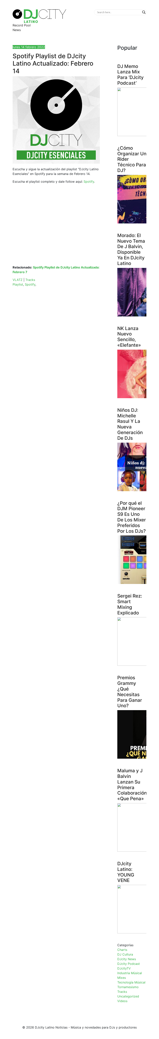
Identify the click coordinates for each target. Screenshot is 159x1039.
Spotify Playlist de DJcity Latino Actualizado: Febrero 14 (53, 63)
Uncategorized (128, 996)
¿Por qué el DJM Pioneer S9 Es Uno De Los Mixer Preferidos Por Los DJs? (131, 517)
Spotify (89, 181)
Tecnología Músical (131, 982)
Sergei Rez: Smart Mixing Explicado (129, 604)
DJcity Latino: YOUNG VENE (125, 872)
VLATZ (17, 280)
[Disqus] (56, 344)
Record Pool (22, 25)
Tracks (30, 280)
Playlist (18, 284)
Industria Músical (129, 973)
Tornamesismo (128, 987)
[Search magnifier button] (144, 12)
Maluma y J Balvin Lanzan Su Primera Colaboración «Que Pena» (132, 784)
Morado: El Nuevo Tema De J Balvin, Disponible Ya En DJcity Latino (131, 249)
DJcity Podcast (128, 964)
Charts (122, 950)
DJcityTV (124, 968)
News (17, 30)
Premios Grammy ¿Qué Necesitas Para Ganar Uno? (129, 691)
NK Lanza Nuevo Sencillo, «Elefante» (129, 337)
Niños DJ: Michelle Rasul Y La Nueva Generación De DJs (130, 424)
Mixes (121, 978)
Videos (122, 1001)
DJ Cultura (125, 954)
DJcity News (126, 959)
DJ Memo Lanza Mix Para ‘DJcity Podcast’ (130, 74)
